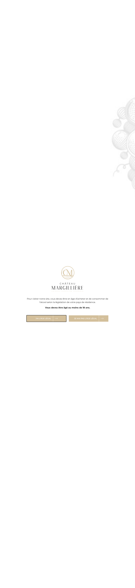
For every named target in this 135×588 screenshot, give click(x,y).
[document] (67, 294)
